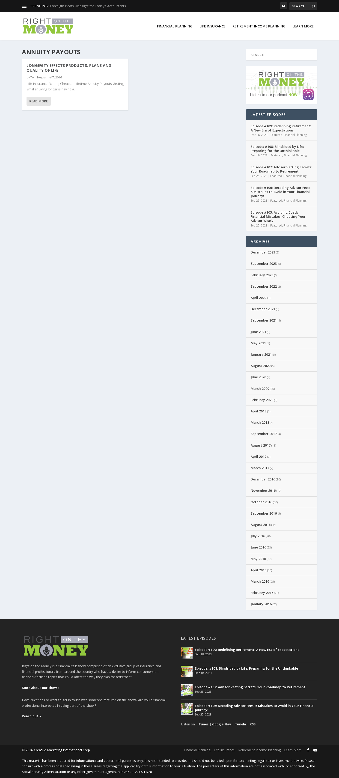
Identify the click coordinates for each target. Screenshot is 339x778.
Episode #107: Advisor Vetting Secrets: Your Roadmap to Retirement (281, 169)
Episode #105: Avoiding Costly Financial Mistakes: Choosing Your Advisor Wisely (278, 216)
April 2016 (258, 570)
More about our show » (40, 688)
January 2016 (261, 604)
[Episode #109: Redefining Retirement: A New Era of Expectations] (187, 653)
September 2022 (264, 286)
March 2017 (260, 468)
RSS (253, 724)
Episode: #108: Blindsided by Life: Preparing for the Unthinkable (277, 148)
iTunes (203, 724)
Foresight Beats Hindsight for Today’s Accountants (88, 6)
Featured (276, 135)
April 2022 (258, 297)
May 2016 (258, 559)
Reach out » (31, 716)
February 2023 (262, 275)
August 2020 (261, 366)
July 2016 (258, 536)
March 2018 (260, 422)
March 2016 (260, 581)
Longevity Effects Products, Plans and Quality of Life (69, 68)
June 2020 (258, 377)
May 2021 (258, 343)
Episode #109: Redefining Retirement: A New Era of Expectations (281, 128)
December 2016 (263, 479)
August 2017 (261, 445)
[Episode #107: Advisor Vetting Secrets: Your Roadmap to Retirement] (187, 690)
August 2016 (261, 524)
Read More (38, 101)
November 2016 (263, 490)
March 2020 (260, 388)
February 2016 (262, 592)
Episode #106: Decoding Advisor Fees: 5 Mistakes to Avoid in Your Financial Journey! (280, 191)
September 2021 (264, 320)
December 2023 (263, 252)
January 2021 (261, 354)
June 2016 (258, 547)
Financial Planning (175, 26)
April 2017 (258, 456)
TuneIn (240, 724)
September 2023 (264, 263)
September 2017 (264, 434)
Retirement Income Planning (258, 26)
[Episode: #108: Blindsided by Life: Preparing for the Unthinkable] (187, 671)
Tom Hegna (38, 77)
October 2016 (261, 502)
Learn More (303, 26)
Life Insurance (212, 26)
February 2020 (262, 400)
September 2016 (264, 513)
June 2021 (258, 332)
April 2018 (258, 411)
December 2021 (263, 309)
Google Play (221, 724)
